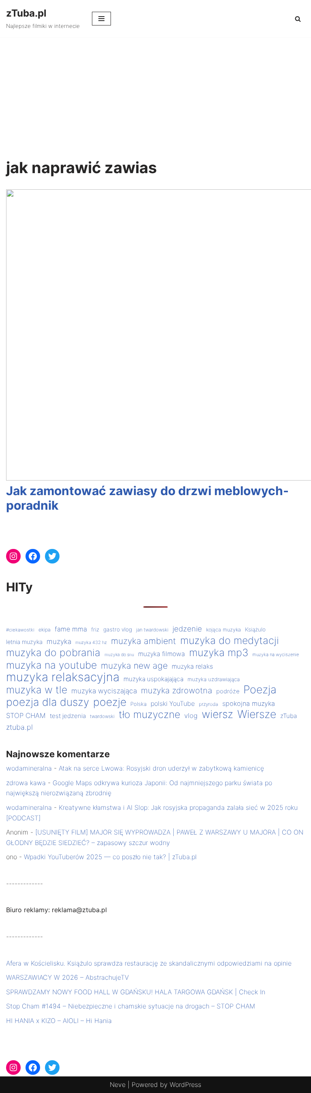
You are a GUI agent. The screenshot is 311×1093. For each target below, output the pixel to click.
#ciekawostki (20, 630)
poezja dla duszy (47, 702)
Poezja (260, 689)
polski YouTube (173, 703)
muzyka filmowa (161, 654)
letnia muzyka (24, 642)
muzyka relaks (192, 666)
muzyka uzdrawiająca (213, 679)
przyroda (208, 704)
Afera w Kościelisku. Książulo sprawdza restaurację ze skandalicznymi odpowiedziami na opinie (149, 963)
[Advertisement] (155, 98)
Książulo (255, 629)
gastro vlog (117, 629)
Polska (138, 704)
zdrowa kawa (26, 783)
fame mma (71, 629)
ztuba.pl (19, 727)
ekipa (44, 630)
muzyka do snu (119, 654)
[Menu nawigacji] (101, 18)
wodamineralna (29, 768)
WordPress (185, 1084)
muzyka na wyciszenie (275, 654)
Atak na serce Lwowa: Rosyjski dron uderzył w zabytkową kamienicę (161, 768)
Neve (118, 1084)
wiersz (217, 714)
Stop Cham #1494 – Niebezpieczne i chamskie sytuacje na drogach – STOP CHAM (130, 1006)
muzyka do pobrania (53, 653)
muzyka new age (134, 666)
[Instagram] (13, 556)
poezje (109, 702)
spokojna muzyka (248, 703)
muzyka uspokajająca (153, 679)
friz (95, 629)
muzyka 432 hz (91, 642)
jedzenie (187, 628)
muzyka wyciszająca (104, 690)
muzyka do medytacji (229, 640)
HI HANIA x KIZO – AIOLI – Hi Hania (59, 1021)
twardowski (102, 716)
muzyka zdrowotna (176, 690)
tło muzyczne (149, 715)
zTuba (288, 716)
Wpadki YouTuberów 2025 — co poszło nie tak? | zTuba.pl (110, 857)
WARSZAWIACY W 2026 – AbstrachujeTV (67, 977)
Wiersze (256, 714)
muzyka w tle (36, 690)
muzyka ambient (143, 641)
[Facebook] (33, 556)
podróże (227, 691)
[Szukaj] (298, 19)
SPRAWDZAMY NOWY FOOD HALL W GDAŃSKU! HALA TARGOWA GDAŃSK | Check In (135, 992)
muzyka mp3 (218, 653)
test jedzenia (68, 716)
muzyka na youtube (51, 665)
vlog (191, 716)
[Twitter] (52, 556)
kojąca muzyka (223, 630)
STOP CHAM (26, 716)
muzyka (59, 641)
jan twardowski (152, 630)
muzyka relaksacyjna (62, 677)
